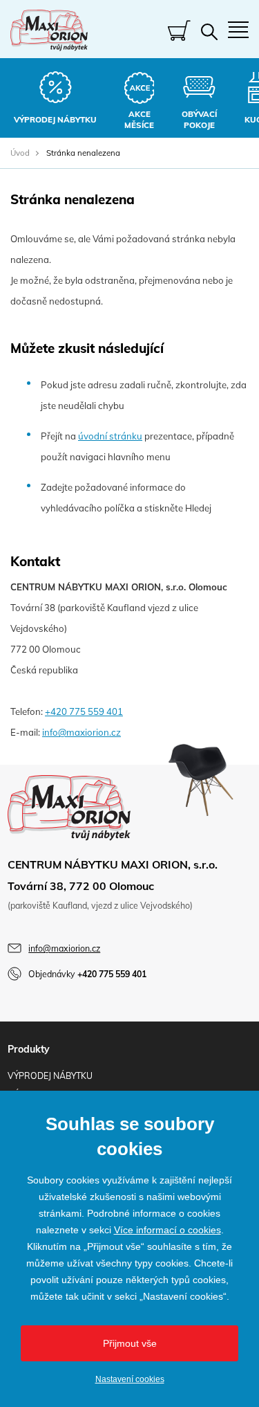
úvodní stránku (110, 436)
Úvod (20, 153)
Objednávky (87, 974)
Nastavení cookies (129, 1379)
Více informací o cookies (167, 1229)
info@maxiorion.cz (81, 732)
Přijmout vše (130, 1343)
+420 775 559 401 (84, 711)
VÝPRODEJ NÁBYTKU (50, 1076)
